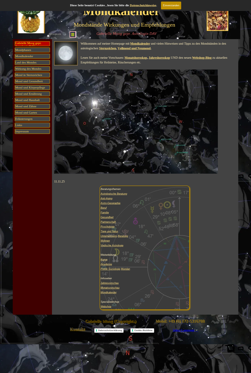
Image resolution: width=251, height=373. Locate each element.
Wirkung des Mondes (28, 68)
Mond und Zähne (25, 106)
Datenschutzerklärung (110, 330)
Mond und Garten (26, 112)
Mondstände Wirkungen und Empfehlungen (124, 25)
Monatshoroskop (136, 57)
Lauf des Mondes (25, 62)
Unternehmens (109, 236)
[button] (217, 18)
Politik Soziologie (110, 268)
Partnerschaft (108, 221)
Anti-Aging (106, 198)
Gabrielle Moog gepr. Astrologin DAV (126, 33)
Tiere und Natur (109, 231)
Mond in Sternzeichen (28, 75)
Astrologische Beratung (114, 193)
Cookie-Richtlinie (143, 330)
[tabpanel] (145, 112)
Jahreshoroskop (159, 57)
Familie (105, 212)
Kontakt (77, 328)
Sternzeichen (107, 48)
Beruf (104, 207)
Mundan (125, 268)
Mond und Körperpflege (30, 87)
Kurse (104, 259)
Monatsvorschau (110, 287)
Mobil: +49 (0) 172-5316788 (180, 321)
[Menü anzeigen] (72, 34)
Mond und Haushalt (27, 100)
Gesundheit (107, 217)
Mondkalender (24, 56)
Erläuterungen (24, 118)
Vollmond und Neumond (134, 48)
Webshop (106, 306)
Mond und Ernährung (28, 93)
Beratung (123, 236)
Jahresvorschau (110, 283)
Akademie (106, 264)
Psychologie (108, 226)
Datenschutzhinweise (143, 5)
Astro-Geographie (110, 203)
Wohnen (105, 240)
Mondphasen (23, 49)
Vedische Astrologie (112, 245)
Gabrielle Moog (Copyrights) (110, 321)
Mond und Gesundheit (29, 81)
